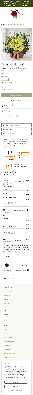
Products (6, 299)
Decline (15, 386)
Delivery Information (10, 341)
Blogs (5, 318)
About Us (6, 303)
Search (6, 314)
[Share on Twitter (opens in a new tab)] (12, 203)
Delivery (6, 83)
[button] (23, 14)
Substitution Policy (9, 353)
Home (3, 24)
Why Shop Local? (9, 337)
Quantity (4, 76)
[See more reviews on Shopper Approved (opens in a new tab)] (15, 203)
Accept (15, 382)
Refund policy (8, 349)
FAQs (5, 330)
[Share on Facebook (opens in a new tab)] (9, 203)
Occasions (7, 295)
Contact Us (7, 334)
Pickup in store (15, 83)
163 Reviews (11, 159)
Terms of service (9, 357)
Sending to (7, 86)
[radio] (23, 152)
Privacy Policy (20, 377)
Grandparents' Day (9, 292)
